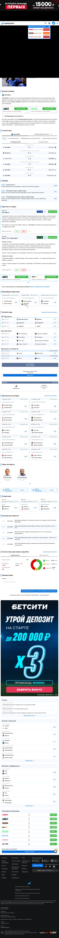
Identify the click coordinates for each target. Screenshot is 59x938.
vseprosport (7, 23)
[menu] (57, 23)
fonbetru (29, 469)
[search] (45, 23)
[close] (49, 26)
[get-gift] (49, 23)
